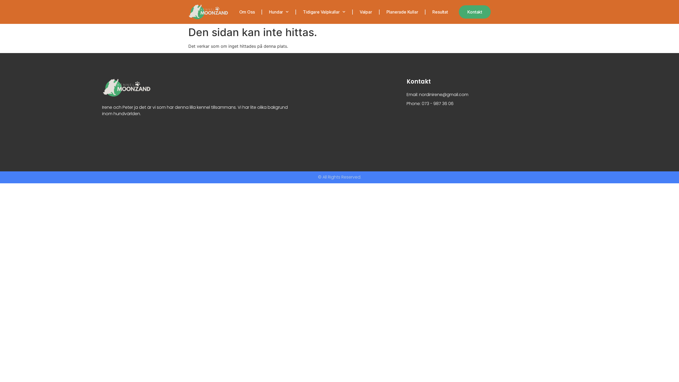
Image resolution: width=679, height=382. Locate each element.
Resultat (440, 12)
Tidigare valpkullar (321, 12)
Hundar (276, 12)
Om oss (247, 12)
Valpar (366, 12)
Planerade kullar (402, 12)
